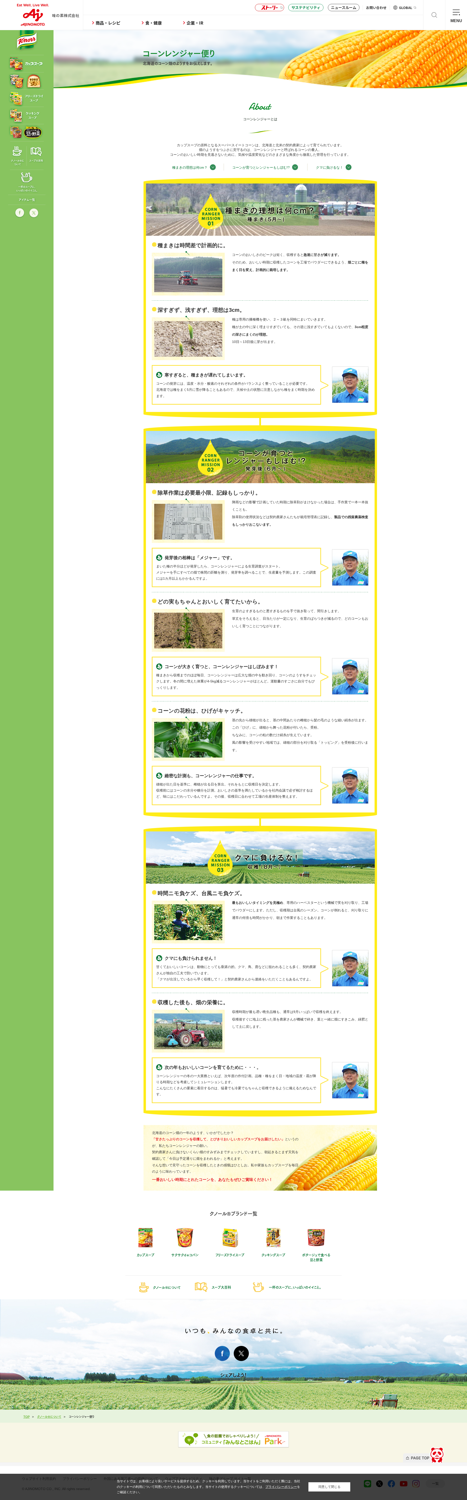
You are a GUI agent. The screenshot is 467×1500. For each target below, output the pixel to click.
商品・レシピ (108, 23)
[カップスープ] (26, 63)
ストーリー (269, 7)
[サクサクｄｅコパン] (26, 80)
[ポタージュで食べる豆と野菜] (26, 132)
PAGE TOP (424, 1454)
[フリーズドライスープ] (26, 98)
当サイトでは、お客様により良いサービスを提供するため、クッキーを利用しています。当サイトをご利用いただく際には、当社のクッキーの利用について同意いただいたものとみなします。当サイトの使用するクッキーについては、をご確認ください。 (208, 1486)
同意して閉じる (329, 1487)
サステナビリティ (305, 7)
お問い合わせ (376, 7)
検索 (434, 15)
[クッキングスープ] (26, 115)
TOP (26, 1416)
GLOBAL (405, 7)
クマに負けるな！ (329, 166)
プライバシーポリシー (281, 1487)
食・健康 (153, 23)
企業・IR (195, 23)
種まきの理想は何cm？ (189, 166)
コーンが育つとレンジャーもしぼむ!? (261, 166)
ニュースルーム (343, 7)
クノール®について (49, 1416)
